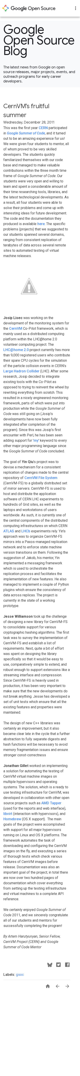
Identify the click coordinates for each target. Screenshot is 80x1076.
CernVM (15, 328)
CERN (43, 128)
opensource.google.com (29, 8)
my (36, 440)
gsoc (20, 974)
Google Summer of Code (26, 133)
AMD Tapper (51, 803)
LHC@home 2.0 (16, 350)
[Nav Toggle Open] (75, 8)
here (41, 224)
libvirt (7, 814)
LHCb (25, 531)
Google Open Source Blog (39, 40)
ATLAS (8, 531)
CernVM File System (40, 478)
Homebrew (12, 819)
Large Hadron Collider (21, 371)
